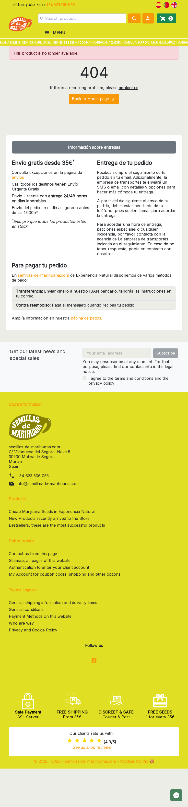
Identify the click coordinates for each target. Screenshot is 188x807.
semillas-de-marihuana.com (43, 275)
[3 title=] (84, 740)
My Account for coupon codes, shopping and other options (64, 574)
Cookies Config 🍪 (137, 761)
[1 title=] (70, 740)
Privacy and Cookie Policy (33, 630)
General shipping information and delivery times (53, 602)
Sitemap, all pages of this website (39, 560)
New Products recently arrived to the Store (49, 518)
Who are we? (21, 623)
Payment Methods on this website (40, 616)
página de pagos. (86, 318)
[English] (174, 4)
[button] (148, 18)
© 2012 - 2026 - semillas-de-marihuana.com (75, 761)
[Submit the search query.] (41, 18)
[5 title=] (99, 740)
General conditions (26, 609)
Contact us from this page (33, 553)
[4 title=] (92, 740)
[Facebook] (94, 661)
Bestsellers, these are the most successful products (57, 525)
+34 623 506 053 (33, 475)
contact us (128, 87)
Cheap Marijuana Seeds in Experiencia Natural (52, 511)
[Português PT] (166, 4)
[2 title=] (77, 740)
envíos (18, 177)
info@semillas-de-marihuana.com (48, 483)
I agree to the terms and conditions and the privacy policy (128, 381)
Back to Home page (94, 99)
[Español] (159, 4)
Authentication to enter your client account (49, 567)
